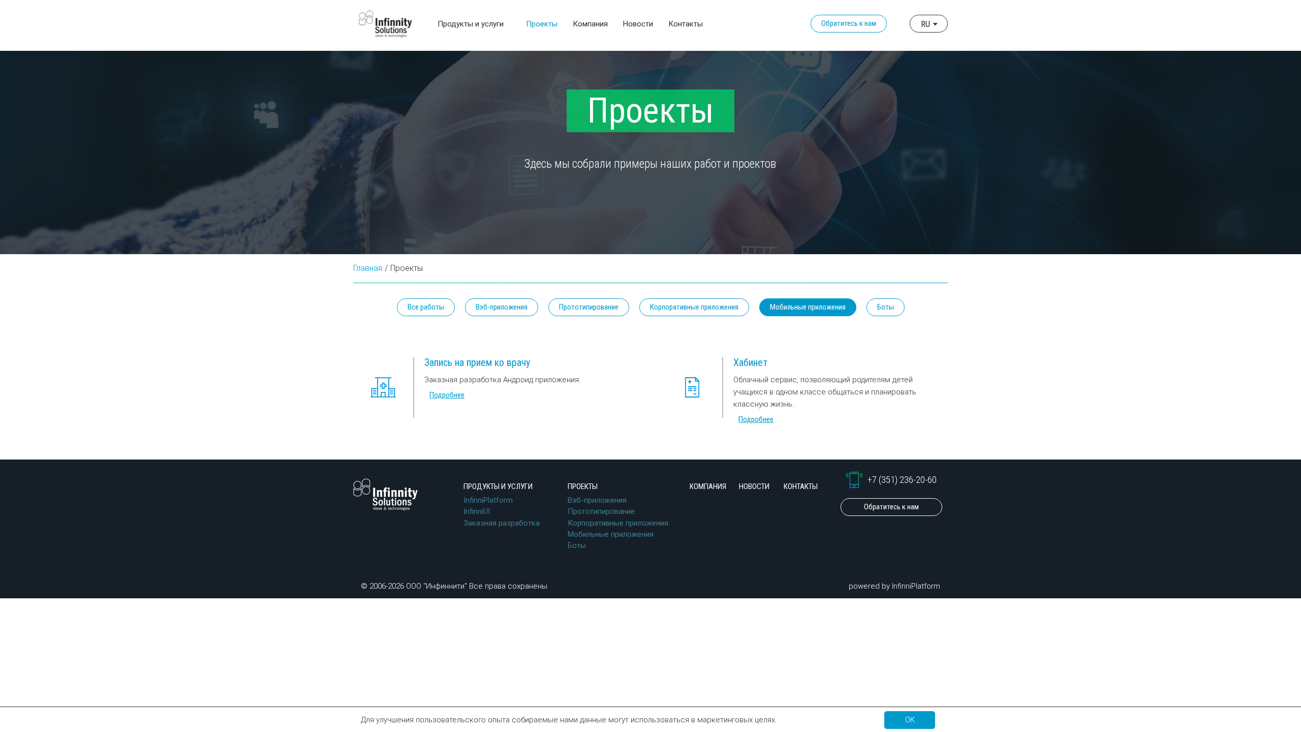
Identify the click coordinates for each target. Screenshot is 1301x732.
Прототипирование (588, 307)
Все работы (426, 307)
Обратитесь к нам (848, 23)
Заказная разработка (501, 523)
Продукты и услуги (498, 486)
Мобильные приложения (611, 534)
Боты (885, 307)
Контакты (685, 23)
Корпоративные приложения (694, 307)
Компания (590, 23)
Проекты (583, 486)
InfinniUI (476, 511)
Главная (367, 268)
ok (910, 719)
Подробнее (446, 395)
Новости (638, 23)
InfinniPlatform (488, 500)
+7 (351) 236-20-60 (902, 479)
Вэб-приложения (502, 307)
